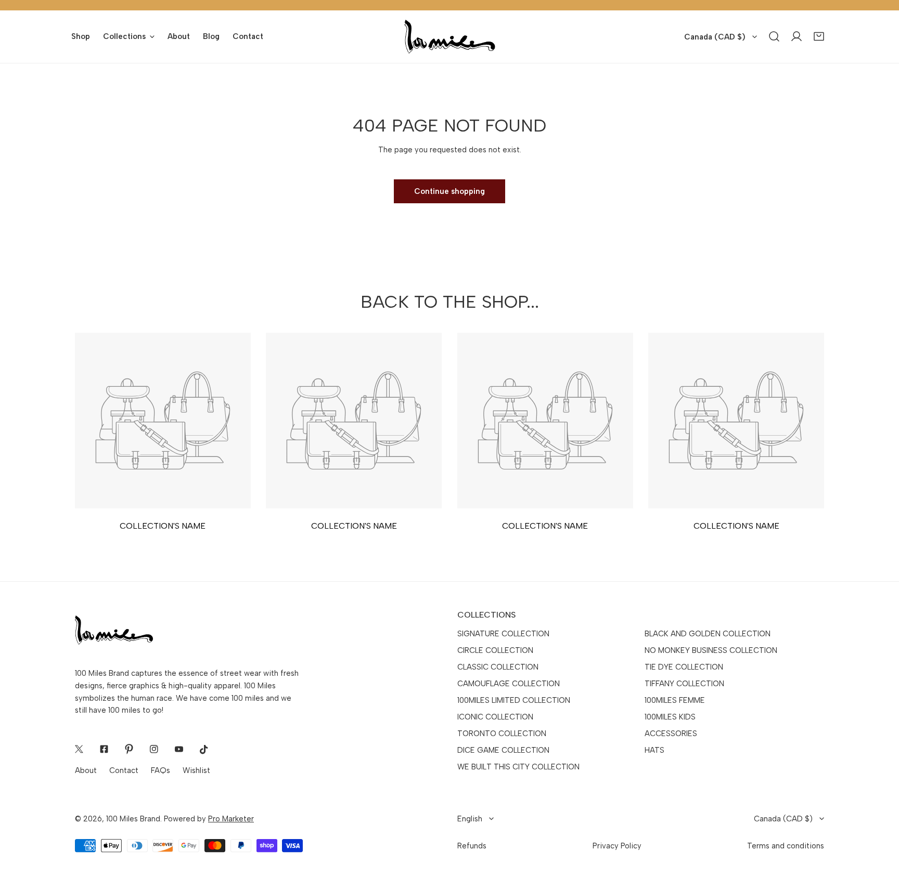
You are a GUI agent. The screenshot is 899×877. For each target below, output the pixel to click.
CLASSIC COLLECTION (497, 667)
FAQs (160, 770)
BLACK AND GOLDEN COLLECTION (707, 633)
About (86, 770)
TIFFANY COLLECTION (684, 683)
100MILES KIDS (670, 717)
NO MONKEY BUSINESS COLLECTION (711, 650)
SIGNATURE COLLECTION (503, 633)
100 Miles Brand (133, 818)
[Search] (774, 36)
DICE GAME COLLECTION (503, 750)
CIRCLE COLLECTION (495, 650)
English (469, 818)
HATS (654, 750)
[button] (819, 36)
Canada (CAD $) (715, 37)
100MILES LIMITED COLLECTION (513, 700)
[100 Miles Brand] (449, 37)
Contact (123, 770)
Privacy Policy (617, 845)
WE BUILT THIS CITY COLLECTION (518, 766)
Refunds (471, 845)
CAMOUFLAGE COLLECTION (508, 683)
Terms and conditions (785, 845)
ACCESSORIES (671, 733)
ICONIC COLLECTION (495, 717)
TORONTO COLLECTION (501, 733)
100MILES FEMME (675, 700)
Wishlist (196, 770)
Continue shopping (449, 191)
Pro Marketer (231, 818)
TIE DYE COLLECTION (684, 667)
